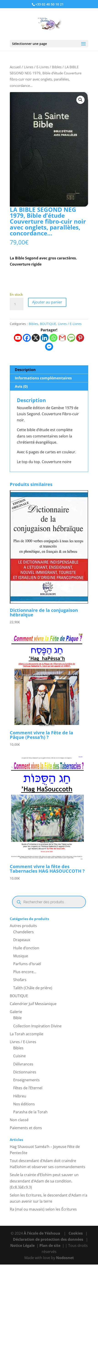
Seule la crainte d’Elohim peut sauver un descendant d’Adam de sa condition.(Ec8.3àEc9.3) (44, 1180)
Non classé (19, 1119)
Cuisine (19, 1055)
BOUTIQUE (48, 324)
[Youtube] (18, 338)
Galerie (16, 1011)
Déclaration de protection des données (48, 1239)
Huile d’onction (26, 947)
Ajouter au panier (47, 302)
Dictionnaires (24, 1072)
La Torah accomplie (26, 1033)
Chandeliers (23, 931)
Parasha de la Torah (30, 1111)
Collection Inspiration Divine (37, 1025)
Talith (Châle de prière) (32, 987)
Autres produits (23, 925)
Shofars (19, 979)
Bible (17, 1017)
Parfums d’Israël (27, 963)
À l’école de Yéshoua (42, 1233)
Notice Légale (22, 1245)
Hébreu (19, 1096)
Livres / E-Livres (36, 67)
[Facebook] (27, 338)
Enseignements (26, 1079)
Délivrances (23, 1064)
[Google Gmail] (62, 338)
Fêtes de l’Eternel (27, 1087)
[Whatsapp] (53, 338)
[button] (80, 100)
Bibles (57, 67)
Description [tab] (25, 369)
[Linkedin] (45, 338)
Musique (20, 955)
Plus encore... (24, 971)
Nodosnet (65, 1257)
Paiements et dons (26, 1127)
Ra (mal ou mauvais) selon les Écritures (43, 1209)
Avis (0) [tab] (21, 386)
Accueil (15, 67)
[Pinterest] (80, 338)
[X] (36, 338)
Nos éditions (24, 1103)
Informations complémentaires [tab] (43, 378)
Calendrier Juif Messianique (33, 1003)
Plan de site (49, 1245)
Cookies (76, 1233)
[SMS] (71, 338)
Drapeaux (21, 939)
